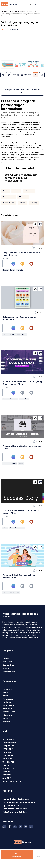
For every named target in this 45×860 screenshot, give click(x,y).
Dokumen (7, 708)
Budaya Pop (8, 705)
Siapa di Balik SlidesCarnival (15, 799)
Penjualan (7, 702)
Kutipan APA (8, 746)
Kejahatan (14, 399)
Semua (5, 658)
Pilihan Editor (8, 671)
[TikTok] (31, 826)
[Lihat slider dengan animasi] (35, 74)
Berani (14, 463)
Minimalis (23, 197)
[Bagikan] (2, 74)
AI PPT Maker (8, 739)
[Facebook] (9, 826)
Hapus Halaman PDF (11, 781)
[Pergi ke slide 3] (33, 64)
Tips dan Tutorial (10, 805)
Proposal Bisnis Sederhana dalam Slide (22, 447)
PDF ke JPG (7, 758)
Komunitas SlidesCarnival (14, 808)
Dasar (21, 463)
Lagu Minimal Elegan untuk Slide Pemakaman (21, 254)
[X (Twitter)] (20, 826)
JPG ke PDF (7, 755)
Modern (22, 528)
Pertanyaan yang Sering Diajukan (18, 802)
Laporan (6, 721)
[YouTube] (15, 826)
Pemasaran (8, 699)
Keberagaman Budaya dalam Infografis (20, 318)
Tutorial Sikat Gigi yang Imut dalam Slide (19, 576)
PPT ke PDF (7, 749)
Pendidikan (24, 399)
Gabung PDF (8, 768)
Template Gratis (16, 11)
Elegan (5, 270)
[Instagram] (4, 826)
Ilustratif (16, 191)
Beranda (4, 11)
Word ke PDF (8, 762)
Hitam (5, 528)
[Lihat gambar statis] (42, 74)
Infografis (7, 715)
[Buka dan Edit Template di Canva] (14, 264)
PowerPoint (8, 662)
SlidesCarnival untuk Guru (15, 812)
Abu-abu (6, 463)
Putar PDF (7, 775)
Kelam (5, 399)
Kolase (11, 334)
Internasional (8, 197)
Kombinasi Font (9, 742)
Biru (4, 592)
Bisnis (5, 191)
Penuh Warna (8, 203)
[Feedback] (8, 74)
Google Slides (9, 665)
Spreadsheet (8, 712)
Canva (26, 11)
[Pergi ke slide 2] (20, 64)
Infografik (28, 191)
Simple (22, 203)
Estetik (12, 270)
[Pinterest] (26, 826)
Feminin (20, 270)
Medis (5, 695)
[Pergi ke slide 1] (7, 64)
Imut (17, 592)
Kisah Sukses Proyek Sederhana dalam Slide (20, 512)
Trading (34, 203)
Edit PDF (6, 765)
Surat (5, 718)
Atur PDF (6, 778)
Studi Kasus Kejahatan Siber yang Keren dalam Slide (22, 383)
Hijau (5, 334)
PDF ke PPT (7, 752)
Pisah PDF (7, 771)
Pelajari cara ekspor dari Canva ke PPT (22, 91)
